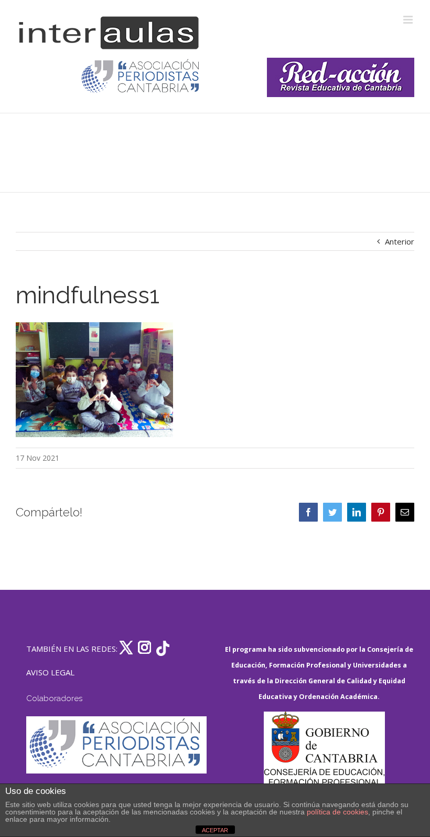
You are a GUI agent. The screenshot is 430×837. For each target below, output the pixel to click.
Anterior (399, 241)
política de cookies (337, 812)
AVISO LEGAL (50, 672)
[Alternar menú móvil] (408, 19)
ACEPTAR (215, 830)
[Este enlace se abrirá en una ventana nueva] (324, 761)
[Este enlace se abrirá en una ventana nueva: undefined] (141, 77)
